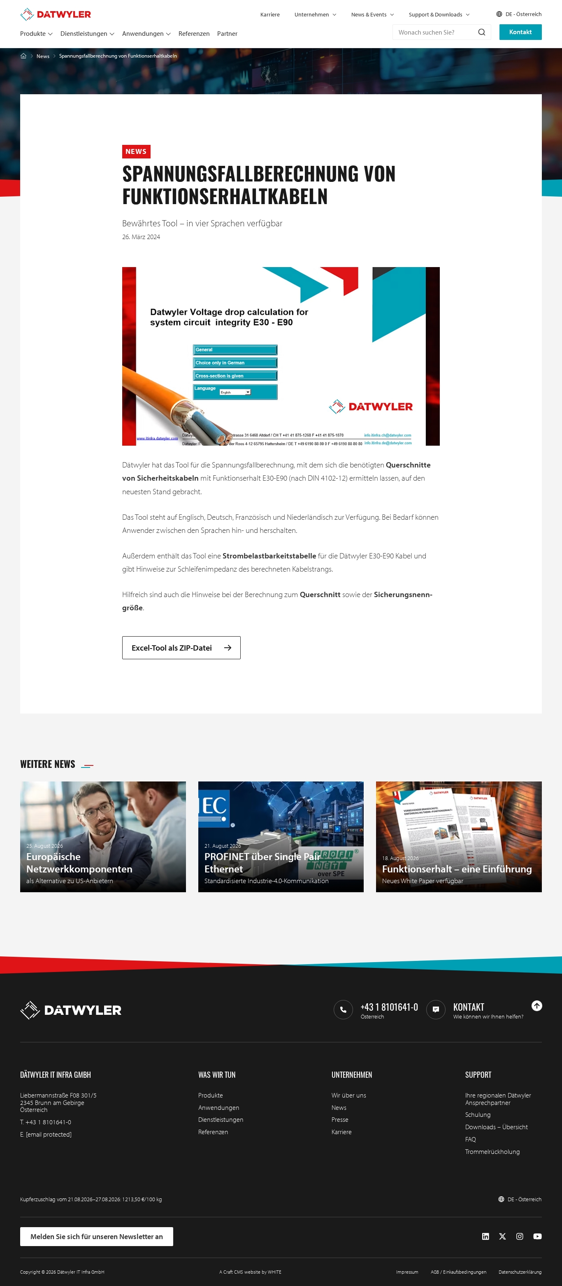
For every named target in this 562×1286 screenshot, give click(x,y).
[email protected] (49, 1134)
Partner (227, 33)
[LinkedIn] (485, 1237)
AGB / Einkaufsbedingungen (458, 1272)
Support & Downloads (435, 14)
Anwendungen (143, 33)
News (43, 56)
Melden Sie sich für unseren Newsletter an (96, 1236)
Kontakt (520, 32)
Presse (340, 1119)
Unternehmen (312, 14)
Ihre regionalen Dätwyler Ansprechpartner (498, 1099)
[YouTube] (537, 1237)
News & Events (369, 14)
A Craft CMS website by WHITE (250, 1272)
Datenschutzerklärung (520, 1272)
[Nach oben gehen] (537, 1006)
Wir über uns (349, 1095)
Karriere (270, 14)
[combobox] (441, 32)
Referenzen (194, 33)
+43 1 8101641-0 (48, 1122)
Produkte (33, 33)
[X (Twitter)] (502, 1237)
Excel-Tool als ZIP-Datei (172, 648)
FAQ (470, 1139)
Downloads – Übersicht (496, 1127)
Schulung (478, 1114)
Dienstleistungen (83, 33)
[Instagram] (519, 1237)
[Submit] (481, 32)
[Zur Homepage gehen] (55, 11)
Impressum (407, 1272)
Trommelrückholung (492, 1151)
